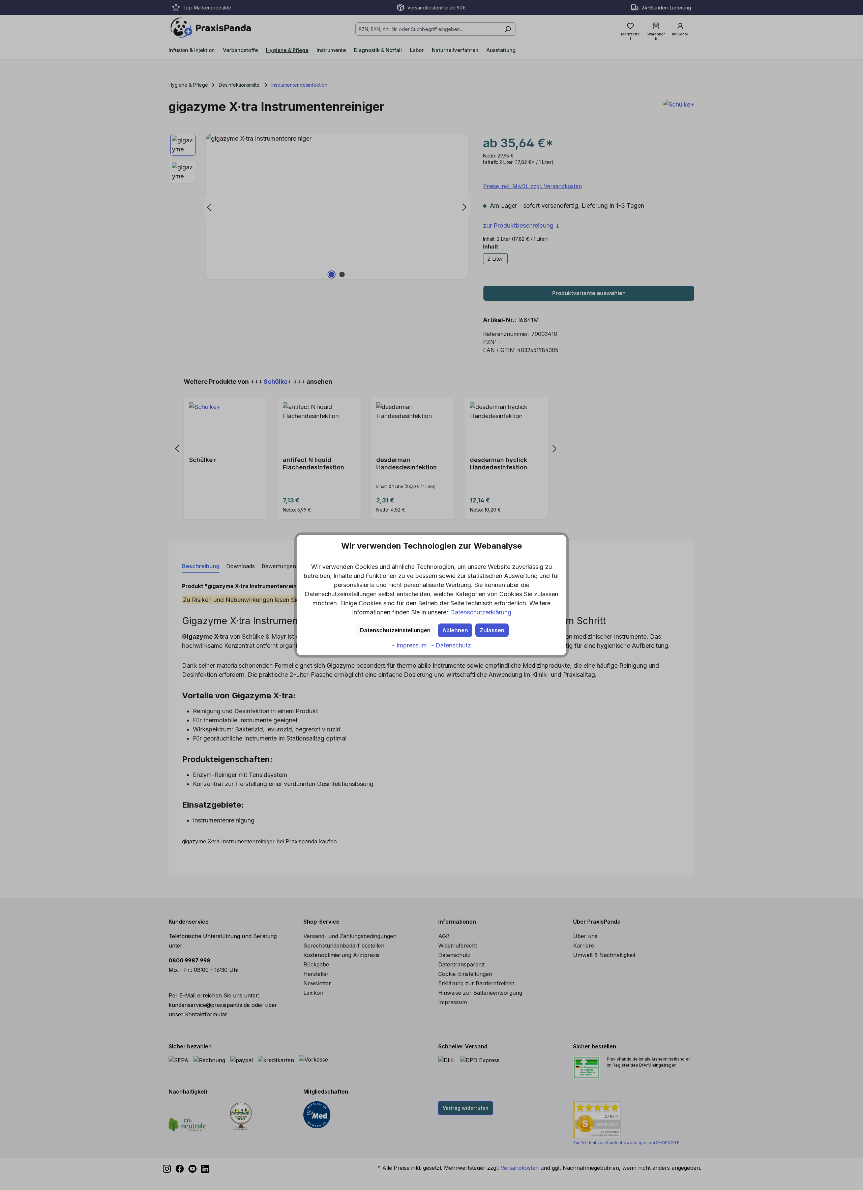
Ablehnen (455, 630)
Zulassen (492, 630)
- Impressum (410, 645)
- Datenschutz (451, 645)
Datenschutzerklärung (480, 612)
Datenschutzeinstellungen (395, 630)
